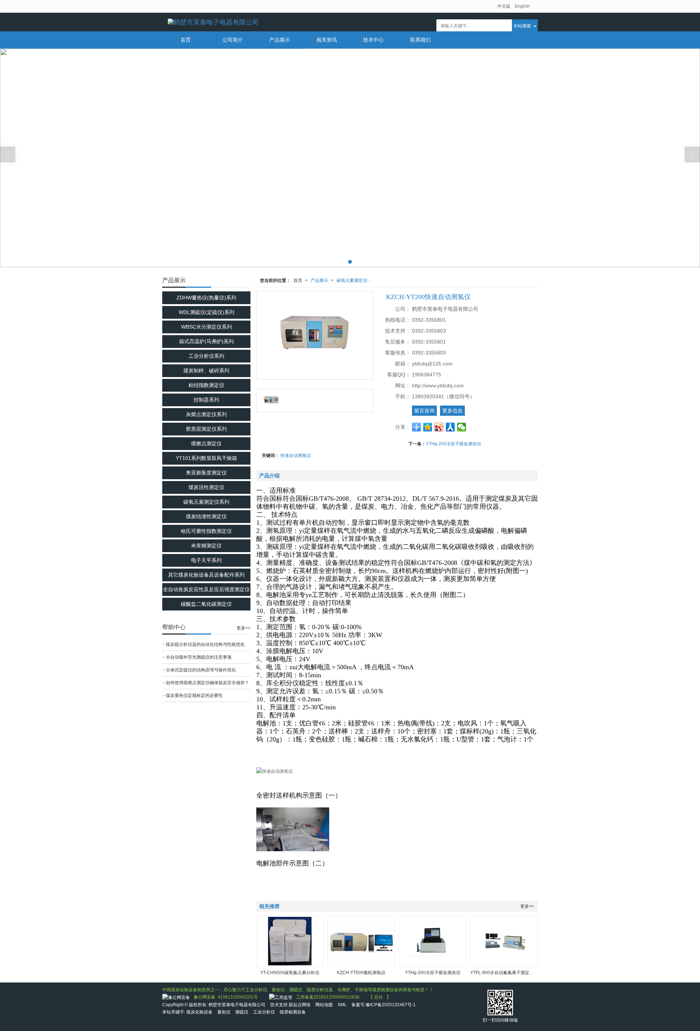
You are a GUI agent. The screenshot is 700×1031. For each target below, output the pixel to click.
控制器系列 (206, 400)
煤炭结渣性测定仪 (206, 516)
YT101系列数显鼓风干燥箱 (206, 458)
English (522, 6)
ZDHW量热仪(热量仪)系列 (206, 298)
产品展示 (279, 40)
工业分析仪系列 (206, 356)
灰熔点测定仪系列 (206, 414)
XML (342, 1004)
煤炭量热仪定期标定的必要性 (194, 695)
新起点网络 (300, 1004)
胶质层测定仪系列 (206, 429)
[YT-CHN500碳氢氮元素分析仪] (290, 941)
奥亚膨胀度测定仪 (206, 473)
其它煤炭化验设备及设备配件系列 (206, 575)
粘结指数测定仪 (206, 385)
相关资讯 (326, 40)
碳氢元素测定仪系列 (356, 280)
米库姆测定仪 (206, 546)
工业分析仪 (264, 1012)
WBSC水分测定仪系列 (206, 327)
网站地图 (324, 1004)
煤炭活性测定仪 (206, 487)
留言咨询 (424, 411)
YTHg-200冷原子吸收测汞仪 (453, 443)
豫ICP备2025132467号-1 (391, 1004)
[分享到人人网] (450, 427)
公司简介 (232, 40)
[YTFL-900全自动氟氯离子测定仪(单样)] (504, 941)
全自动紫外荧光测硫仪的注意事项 (199, 657)
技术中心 (373, 40)
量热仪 (223, 1012)
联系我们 (420, 40)
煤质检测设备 (293, 1012)
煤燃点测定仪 (206, 443)
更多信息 (452, 411)
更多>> (527, 906)
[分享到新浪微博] (439, 427)
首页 (185, 40)
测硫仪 (241, 1012)
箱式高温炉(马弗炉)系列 (206, 341)
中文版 (503, 6)
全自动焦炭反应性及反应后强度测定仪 (206, 589)
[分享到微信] (461, 427)
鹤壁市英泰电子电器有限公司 (237, 1004)
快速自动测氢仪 (295, 455)
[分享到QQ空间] (427, 427)
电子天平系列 (206, 560)
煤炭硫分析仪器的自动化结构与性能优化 (205, 644)
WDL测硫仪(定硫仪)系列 (206, 312)
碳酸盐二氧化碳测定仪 (206, 604)
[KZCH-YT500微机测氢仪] (361, 941)
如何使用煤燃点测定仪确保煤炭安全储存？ (207, 682)
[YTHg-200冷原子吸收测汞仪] (432, 941)
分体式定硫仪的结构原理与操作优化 (201, 670)
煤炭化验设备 (199, 1012)
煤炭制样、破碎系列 (206, 370)
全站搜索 (522, 25)
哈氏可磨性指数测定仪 (206, 531)
